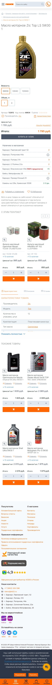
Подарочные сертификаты (12, 530)
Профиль (47, 683)
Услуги (4, 527)
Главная (2, 14)
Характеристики (44, 116)
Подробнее (20, 675)
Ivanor (3, 622)
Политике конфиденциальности (17, 661)
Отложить (18, 383)
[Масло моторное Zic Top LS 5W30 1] (26, 57)
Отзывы (30, 520)
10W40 (25, 91)
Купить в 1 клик (26, 137)
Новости (4, 524)
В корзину (14, 278)
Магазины (31, 514)
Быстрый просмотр (4, 240)
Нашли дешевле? (43, 125)
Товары (15, 681)
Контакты (31, 511)
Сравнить (8, 383)
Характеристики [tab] (10, 291)
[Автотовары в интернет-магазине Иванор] (10, 4)
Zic (20, 116)
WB (10, 622)
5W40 (15, 91)
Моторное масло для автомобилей (16, 17)
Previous (43, 216)
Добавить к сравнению (14, 192)
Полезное (31, 517)
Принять (33, 675)
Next (47, 216)
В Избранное (36, 191)
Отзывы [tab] (47, 291)
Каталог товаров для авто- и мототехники (21, 13)
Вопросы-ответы (8, 514)
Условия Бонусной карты (11, 511)
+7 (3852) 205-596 (12, 588)
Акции (3, 520)
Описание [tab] (30, 291)
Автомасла (43, 13)
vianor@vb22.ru (10, 591)
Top (29, 308)
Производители (33, 530)
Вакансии (5, 517)
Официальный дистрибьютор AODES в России (20, 580)
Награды (30, 524)
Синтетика (33, 326)
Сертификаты (32, 527)
